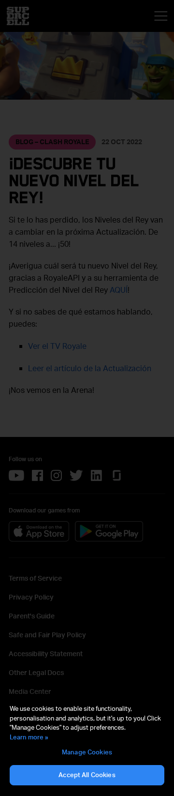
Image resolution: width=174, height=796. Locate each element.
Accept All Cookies (86, 775)
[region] (87, 745)
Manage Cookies (87, 752)
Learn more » (29, 737)
